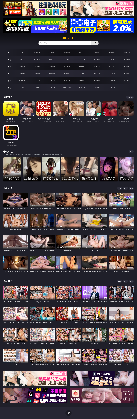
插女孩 (22, 88)
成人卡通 (52, 67)
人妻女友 (52, 81)
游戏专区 (67, 53)
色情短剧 (112, 88)
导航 (10, 87)
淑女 (125, 281)
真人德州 (37, 53)
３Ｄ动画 (67, 60)
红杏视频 (82, 88)
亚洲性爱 (22, 67)
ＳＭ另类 (127, 60)
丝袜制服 (97, 60)
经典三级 (97, 67)
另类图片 (127, 74)
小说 (10, 80)
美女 (119, 188)
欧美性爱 (67, 67)
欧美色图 (52, 74)
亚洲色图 (37, 74)
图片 (10, 73)
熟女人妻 (82, 60)
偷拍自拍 (37, 67)
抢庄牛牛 (127, 53)
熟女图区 (112, 74)
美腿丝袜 (82, 74)
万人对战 (52, 53)
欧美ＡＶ (52, 60)
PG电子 (22, 53)
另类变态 (127, 67)
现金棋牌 (112, 53)
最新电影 (8, 281)
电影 (10, 66)
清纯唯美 (97, 74)
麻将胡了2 (82, 53)
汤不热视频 (67, 88)
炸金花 (97, 53)
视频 (10, 59)
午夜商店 (37, 88)
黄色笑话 (112, 81)
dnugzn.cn (68, 38)
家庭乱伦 (37, 81)
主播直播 (112, 60)
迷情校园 (82, 81)
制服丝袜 (82, 67)
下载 (131, 152)
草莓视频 (52, 88)
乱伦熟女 (112, 67)
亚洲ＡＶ (22, 60)
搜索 (94, 43)
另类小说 (97, 81)
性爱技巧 (127, 81)
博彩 (10, 52)
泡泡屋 (97, 88)
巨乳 (125, 188)
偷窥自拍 (22, 74)
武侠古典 (67, 81)
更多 (131, 188)
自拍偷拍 (37, 60)
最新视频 (8, 188)
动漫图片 (67, 74)
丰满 (119, 281)
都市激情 (22, 81)
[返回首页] (132, 414)
